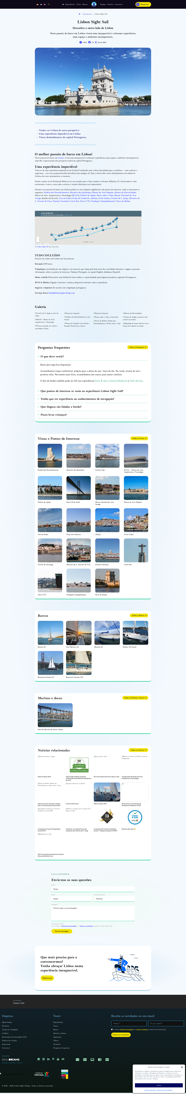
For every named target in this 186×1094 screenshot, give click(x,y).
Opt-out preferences (150, 1090)
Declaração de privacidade (164, 1090)
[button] (182, 1067)
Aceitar (159, 1085)
